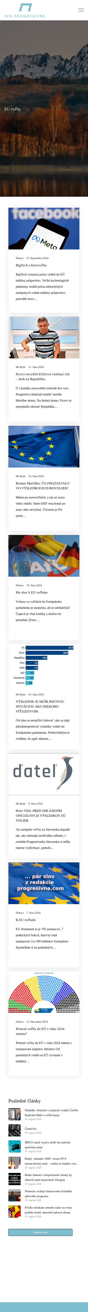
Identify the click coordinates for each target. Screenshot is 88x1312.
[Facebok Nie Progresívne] (34, 1275)
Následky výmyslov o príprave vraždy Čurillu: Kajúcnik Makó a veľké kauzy (52, 1113)
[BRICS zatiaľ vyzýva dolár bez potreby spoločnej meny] (14, 1146)
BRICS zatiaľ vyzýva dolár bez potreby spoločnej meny (47, 1145)
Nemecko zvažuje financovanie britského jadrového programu (48, 1194)
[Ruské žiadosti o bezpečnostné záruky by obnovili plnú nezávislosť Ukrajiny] (14, 1179)
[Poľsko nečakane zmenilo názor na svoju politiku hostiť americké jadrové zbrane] (14, 1211)
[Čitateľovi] (14, 1130)
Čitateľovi (30, 1128)
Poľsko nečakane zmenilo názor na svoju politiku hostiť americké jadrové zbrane (48, 1210)
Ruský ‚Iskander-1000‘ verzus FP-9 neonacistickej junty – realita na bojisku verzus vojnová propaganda (52, 1161)
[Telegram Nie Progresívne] (54, 1275)
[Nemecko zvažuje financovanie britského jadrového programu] (14, 1195)
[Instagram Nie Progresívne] (34, 1286)
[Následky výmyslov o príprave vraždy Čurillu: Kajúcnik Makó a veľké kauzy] (14, 1114)
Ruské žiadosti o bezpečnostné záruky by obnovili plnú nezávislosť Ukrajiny (48, 1177)
